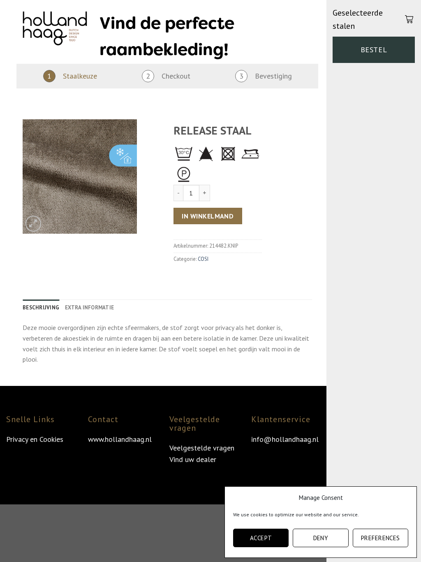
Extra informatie (89, 307)
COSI (203, 258)
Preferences (380, 538)
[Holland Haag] (55, 31)
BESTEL (374, 49)
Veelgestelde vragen (201, 448)
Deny (320, 538)
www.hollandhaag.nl (120, 439)
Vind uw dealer (192, 459)
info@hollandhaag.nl (285, 439)
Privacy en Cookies (34, 439)
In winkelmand (208, 216)
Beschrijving (41, 307)
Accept (261, 538)
